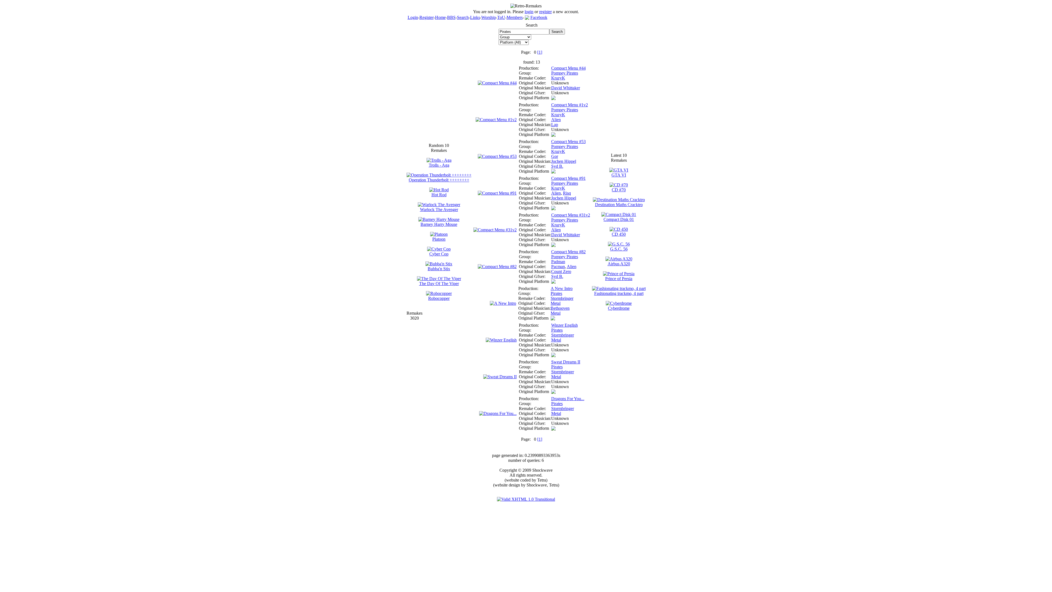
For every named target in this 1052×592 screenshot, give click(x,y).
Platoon (438, 239)
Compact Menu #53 (568, 141)
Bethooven (560, 308)
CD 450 (619, 234)
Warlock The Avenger (439, 209)
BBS (451, 17)
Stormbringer (562, 298)
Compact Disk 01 (619, 219)
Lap (554, 124)
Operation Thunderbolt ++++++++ (439, 180)
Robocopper (439, 298)
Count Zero (561, 271)
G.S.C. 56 (619, 249)
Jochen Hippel (563, 161)
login (529, 11)
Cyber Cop (438, 254)
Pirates (556, 293)
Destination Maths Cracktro (619, 204)
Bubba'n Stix (439, 268)
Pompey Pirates (564, 73)
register (545, 11)
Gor (554, 156)
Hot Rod (439, 194)
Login (413, 17)
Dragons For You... (567, 398)
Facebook (538, 17)
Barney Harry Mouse (439, 224)
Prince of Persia (618, 278)
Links (475, 17)
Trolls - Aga (439, 165)
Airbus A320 (619, 263)
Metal (556, 303)
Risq (567, 193)
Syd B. (557, 166)
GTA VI (618, 175)
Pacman (558, 266)
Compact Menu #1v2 (569, 105)
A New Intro (562, 288)
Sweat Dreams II (565, 362)
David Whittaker (565, 88)
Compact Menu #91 (568, 178)
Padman (558, 261)
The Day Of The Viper (439, 283)
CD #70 (619, 189)
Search (463, 17)
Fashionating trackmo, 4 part (619, 293)
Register (426, 17)
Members (515, 17)
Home (440, 17)
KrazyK (558, 78)
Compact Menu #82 (568, 251)
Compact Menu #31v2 (570, 215)
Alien (556, 119)
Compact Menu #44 (568, 68)
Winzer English (564, 325)
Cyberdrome (619, 308)
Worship (488, 17)
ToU (501, 17)
